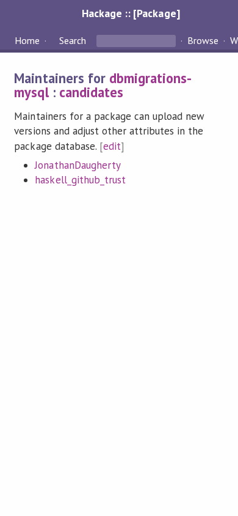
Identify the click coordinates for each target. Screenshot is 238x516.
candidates (91, 92)
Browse (202, 40)
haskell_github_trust (80, 179)
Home (27, 40)
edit (112, 146)
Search (72, 40)
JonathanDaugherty (77, 165)
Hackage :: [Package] (130, 13)
